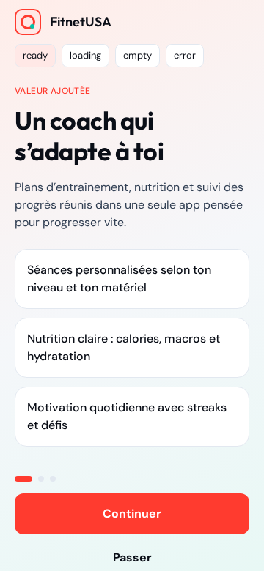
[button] (35, 55)
